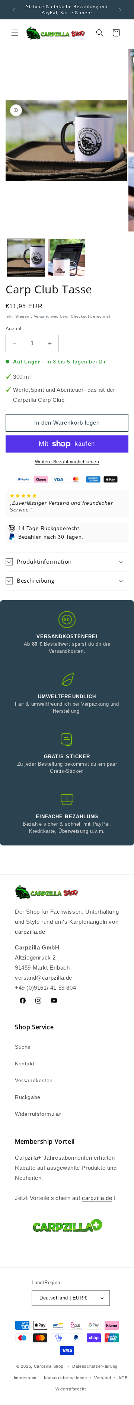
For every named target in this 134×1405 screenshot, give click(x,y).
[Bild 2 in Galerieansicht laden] (67, 257)
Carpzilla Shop (49, 1366)
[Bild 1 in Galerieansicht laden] (26, 257)
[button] (15, 33)
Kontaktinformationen (65, 1378)
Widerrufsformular (38, 1114)
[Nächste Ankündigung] (120, 9)
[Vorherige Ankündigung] (14, 9)
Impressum (25, 1378)
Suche (23, 1047)
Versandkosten (34, 1080)
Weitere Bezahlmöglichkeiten (67, 461)
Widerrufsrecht (70, 1389)
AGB (123, 1378)
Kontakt (24, 1064)
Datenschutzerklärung (95, 1366)
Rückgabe (28, 1097)
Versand (42, 316)
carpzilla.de (30, 932)
